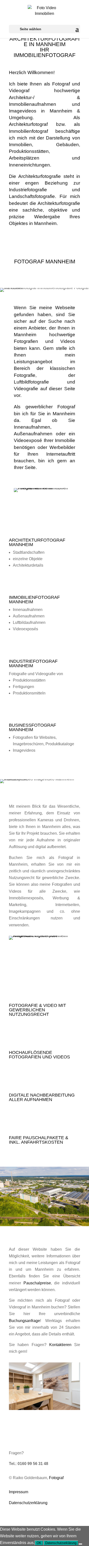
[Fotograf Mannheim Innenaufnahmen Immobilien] (44, 488)
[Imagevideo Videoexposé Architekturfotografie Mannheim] (44, 936)
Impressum (18, 1492)
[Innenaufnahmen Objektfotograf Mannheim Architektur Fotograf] (44, 1409)
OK (39, 1543)
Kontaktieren (60, 1345)
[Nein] (80, 1544)
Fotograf (56, 1478)
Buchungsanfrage (24, 1321)
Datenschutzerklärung (28, 1503)
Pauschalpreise (37, 1283)
